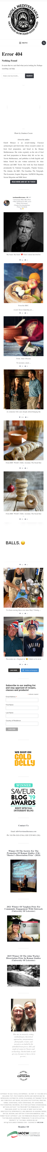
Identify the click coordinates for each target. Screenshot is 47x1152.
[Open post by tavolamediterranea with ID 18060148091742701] (24, 637)
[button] (23, 43)
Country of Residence (13, 720)
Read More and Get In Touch (23, 182)
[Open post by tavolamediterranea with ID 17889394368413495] (24, 232)
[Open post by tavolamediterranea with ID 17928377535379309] (24, 542)
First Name (9, 705)
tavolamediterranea (23, 214)
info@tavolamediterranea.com (26, 831)
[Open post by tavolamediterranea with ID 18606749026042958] (24, 336)
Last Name (9, 713)
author (27, 139)
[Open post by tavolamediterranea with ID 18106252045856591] (24, 491)
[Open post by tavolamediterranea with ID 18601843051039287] (24, 283)
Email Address (11, 697)
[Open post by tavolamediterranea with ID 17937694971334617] (24, 389)
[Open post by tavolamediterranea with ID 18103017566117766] (24, 588)
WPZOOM (40, 1122)
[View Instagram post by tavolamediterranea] (41, 249)
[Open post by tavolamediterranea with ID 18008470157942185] (24, 440)
